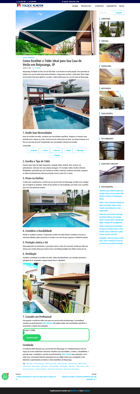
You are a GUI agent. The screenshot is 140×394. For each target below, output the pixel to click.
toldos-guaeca (44, 366)
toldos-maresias (80, 366)
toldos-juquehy (63, 366)
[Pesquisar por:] (111, 12)
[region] (111, 174)
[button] (102, 174)
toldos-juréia (71, 366)
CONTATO (99, 6)
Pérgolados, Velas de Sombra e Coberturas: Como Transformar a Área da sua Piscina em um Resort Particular (111, 241)
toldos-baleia (29, 363)
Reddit (68, 150)
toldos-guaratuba (53, 366)
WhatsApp (80, 150)
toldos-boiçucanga (62, 363)
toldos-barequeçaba (39, 363)
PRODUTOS (86, 6)
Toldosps (37, 68)
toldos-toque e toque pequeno (71, 369)
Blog (121, 6)
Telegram (56, 155)
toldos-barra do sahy (50, 363)
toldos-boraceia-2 (82, 363)
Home (75, 6)
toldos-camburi (27, 366)
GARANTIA (111, 6)
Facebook (33, 150)
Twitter (45, 150)
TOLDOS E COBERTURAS (28, 58)
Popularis (87, 391)
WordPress (74, 391)
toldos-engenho (36, 366)
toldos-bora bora (72, 363)
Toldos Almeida (47, 323)
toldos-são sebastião (41, 369)
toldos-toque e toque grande (54, 369)
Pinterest (56, 150)
